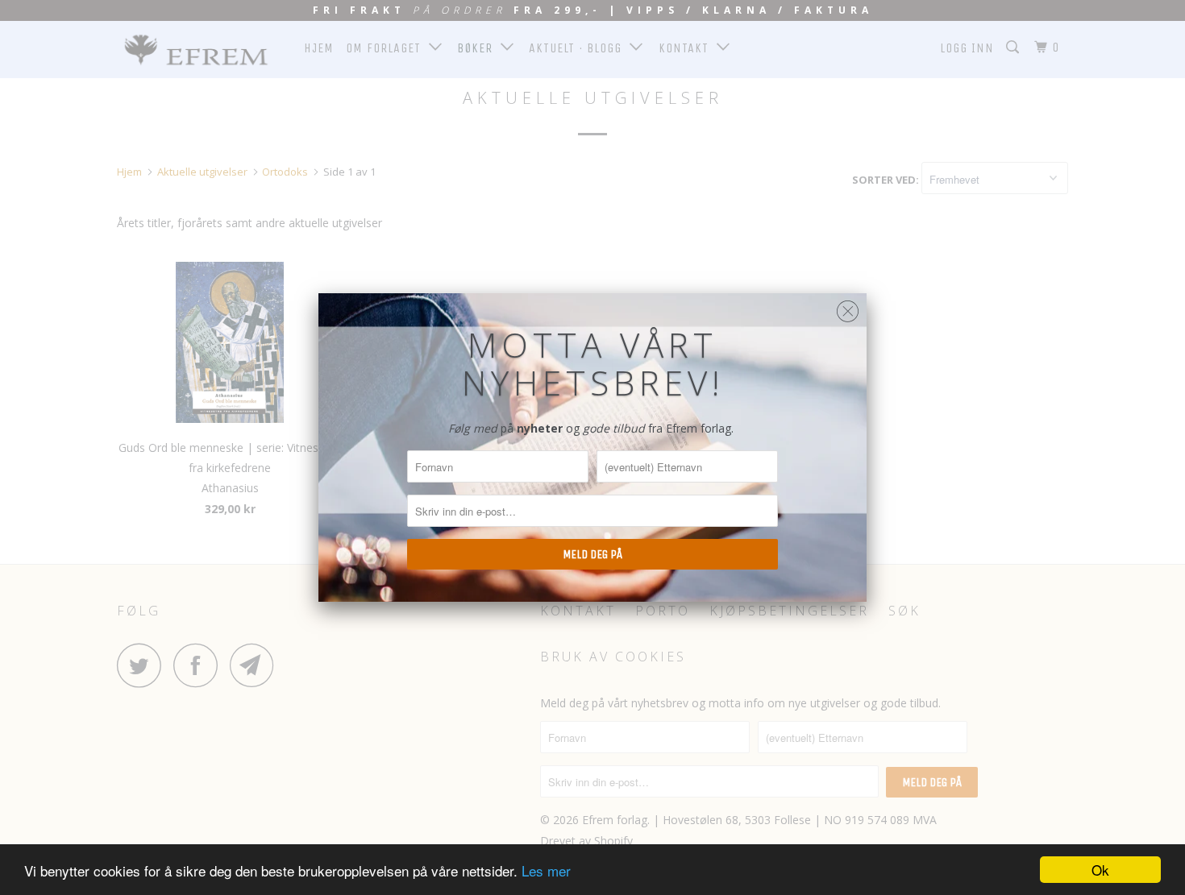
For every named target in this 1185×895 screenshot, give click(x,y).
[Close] (848, 307)
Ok (1100, 870)
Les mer (546, 870)
